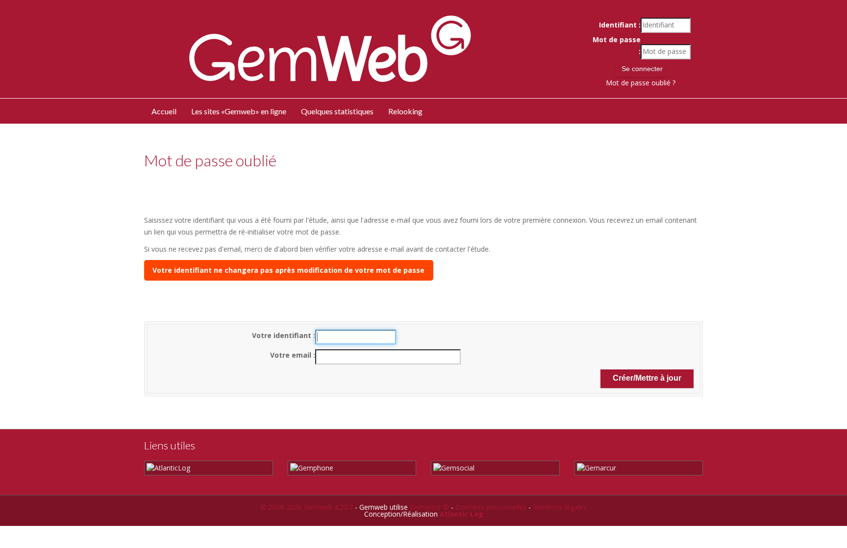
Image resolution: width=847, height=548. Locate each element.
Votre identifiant (282, 335)
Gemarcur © (429, 507)
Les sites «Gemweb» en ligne (238, 111)
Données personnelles (490, 507)
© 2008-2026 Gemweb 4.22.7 (306, 507)
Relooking (405, 111)
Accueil (163, 111)
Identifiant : (619, 24)
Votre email (291, 355)
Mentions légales (560, 507)
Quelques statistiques (337, 111)
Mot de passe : (616, 45)
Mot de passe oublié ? (640, 82)
